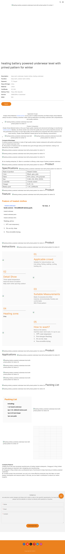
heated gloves (7, 129)
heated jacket (20, 115)
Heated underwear (10, 205)
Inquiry (6, 104)
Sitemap (38, 551)
